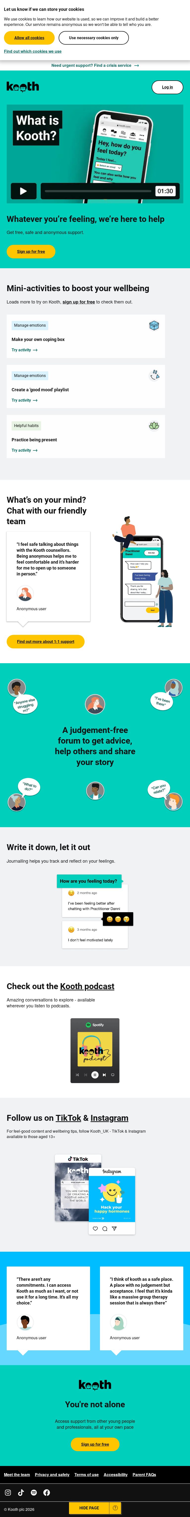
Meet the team (17, 1474)
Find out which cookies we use (33, 51)
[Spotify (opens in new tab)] (34, 1493)
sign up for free (79, 302)
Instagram (109, 1118)
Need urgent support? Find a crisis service (91, 65)
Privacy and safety (52, 1474)
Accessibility (116, 1474)
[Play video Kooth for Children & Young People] (95, 154)
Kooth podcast (87, 986)
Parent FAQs (144, 1474)
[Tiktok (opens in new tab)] (21, 1493)
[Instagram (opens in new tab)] (8, 1493)
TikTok (68, 1118)
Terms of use (86, 1474)
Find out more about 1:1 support (45, 641)
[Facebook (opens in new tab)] (46, 1493)
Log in (167, 87)
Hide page (89, 1508)
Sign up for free (31, 251)
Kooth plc (16, 1509)
